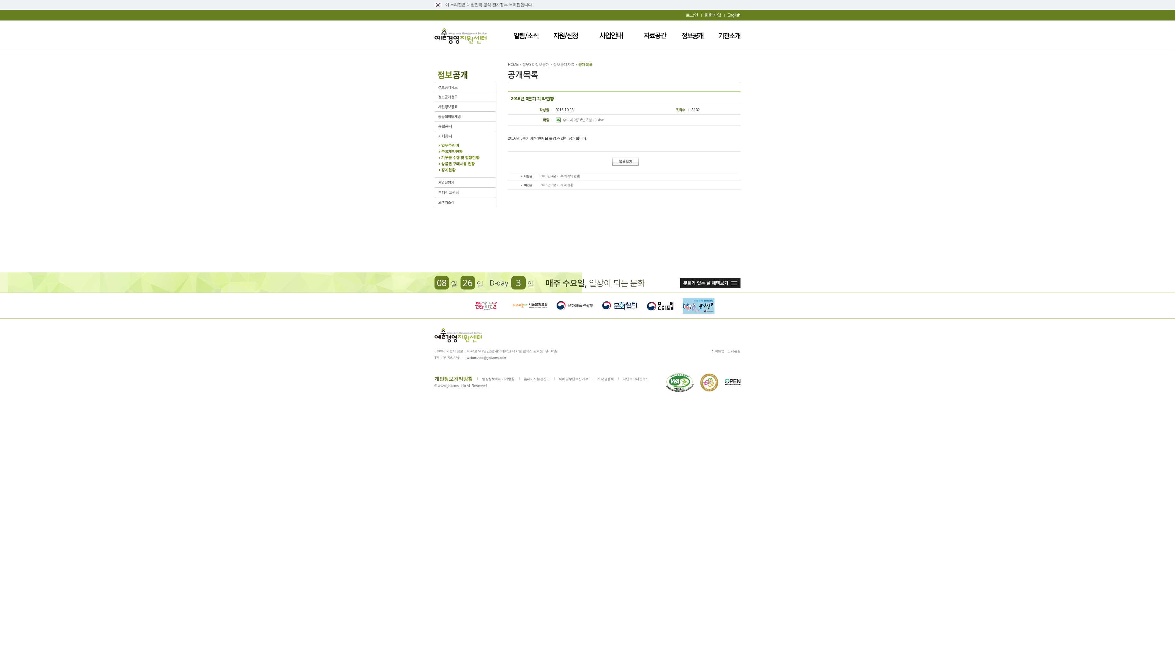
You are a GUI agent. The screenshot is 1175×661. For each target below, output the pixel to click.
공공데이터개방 (465, 116)
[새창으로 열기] (680, 382)
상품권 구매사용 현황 (458, 164)
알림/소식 (526, 36)
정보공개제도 (465, 87)
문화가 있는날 (486, 306)
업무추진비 (450, 145)
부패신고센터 (465, 192)
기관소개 (729, 36)
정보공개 (692, 36)
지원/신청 (565, 36)
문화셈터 (619, 306)
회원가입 (712, 15)
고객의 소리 (465, 202)
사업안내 (611, 36)
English (733, 15)
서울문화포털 (530, 306)
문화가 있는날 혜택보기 (710, 283)
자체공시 (465, 136)
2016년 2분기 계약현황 (556, 185)
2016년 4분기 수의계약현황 (560, 176)
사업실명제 (465, 182)
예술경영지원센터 (461, 36)
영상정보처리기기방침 (498, 379)
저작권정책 (605, 379)
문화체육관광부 (575, 306)
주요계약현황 (452, 151)
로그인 (692, 15)
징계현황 (448, 170)
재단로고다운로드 (636, 379)
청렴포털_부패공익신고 (698, 306)
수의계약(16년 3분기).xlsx (583, 120)
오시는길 (733, 351)
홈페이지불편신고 (537, 379)
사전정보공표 (465, 106)
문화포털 (660, 306)
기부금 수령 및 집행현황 (460, 157)
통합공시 (465, 126)
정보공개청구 (465, 97)
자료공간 (655, 36)
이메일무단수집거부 (573, 379)
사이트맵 (718, 351)
